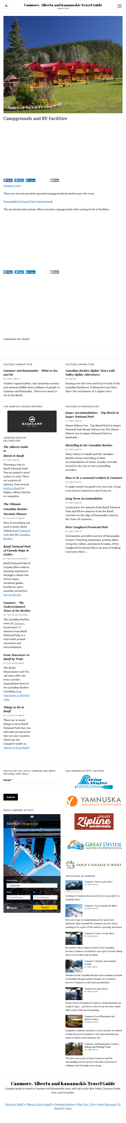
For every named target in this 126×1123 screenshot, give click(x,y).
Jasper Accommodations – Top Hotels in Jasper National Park (92, 414)
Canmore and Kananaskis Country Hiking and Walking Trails (101, 1045)
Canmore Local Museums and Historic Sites (99, 1018)
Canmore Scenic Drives (96, 988)
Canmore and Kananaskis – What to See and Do (30, 372)
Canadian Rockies (15, 509)
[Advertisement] (63, 150)
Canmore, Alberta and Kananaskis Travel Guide (63, 5)
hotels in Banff (12, 488)
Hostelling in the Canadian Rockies (88, 445)
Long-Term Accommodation (83, 498)
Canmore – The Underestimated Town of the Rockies (17, 606)
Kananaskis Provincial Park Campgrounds (28, 201)
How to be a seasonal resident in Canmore (94, 478)
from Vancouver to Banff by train (16, 695)
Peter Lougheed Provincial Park (86, 527)
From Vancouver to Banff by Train (16, 657)
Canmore (18, 623)
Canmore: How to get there (98, 881)
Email (8, 780)
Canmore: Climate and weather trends (100, 963)
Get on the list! (12, 595)
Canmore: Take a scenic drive (99, 933)
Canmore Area (12, 185)
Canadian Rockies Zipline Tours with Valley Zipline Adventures (90, 372)
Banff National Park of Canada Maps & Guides (17, 550)
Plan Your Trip (86, 1104)
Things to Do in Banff (13, 709)
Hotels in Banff (13, 456)
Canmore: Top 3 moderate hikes (100, 905)
